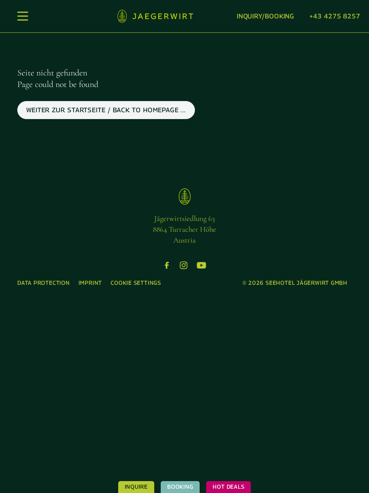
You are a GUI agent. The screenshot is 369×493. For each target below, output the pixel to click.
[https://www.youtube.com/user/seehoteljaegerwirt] (201, 265)
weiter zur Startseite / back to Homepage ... (106, 110)
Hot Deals (228, 486)
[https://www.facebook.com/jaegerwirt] (167, 265)
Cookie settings (136, 282)
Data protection (43, 282)
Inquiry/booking (266, 16)
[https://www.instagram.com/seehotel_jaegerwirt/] (183, 265)
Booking (180, 486)
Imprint (90, 282)
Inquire (136, 486)
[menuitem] (43, 283)
